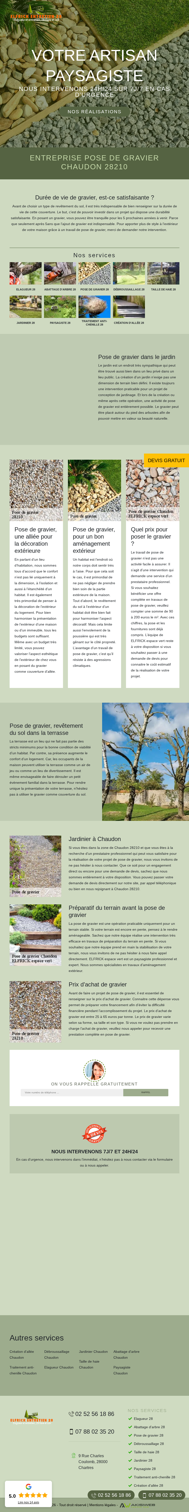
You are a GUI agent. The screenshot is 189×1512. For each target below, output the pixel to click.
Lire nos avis (28, 1502)
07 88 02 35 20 (165, 1495)
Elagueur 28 (143, 1419)
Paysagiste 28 (145, 1469)
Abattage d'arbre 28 (149, 1427)
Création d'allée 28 (148, 1485)
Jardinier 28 (143, 1460)
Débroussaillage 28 (149, 1444)
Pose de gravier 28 (148, 1435)
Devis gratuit (166, 460)
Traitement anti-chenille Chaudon (23, 1370)
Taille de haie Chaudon (89, 1364)
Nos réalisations (95, 111)
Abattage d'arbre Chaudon (126, 1354)
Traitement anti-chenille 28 (154, 1477)
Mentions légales (102, 1505)
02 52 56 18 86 (114, 1495)
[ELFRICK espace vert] (40, 13)
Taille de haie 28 (146, 1452)
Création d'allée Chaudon (22, 1354)
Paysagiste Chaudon (121, 1370)
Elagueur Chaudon (59, 1367)
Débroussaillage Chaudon (56, 1354)
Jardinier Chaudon (93, 1352)
